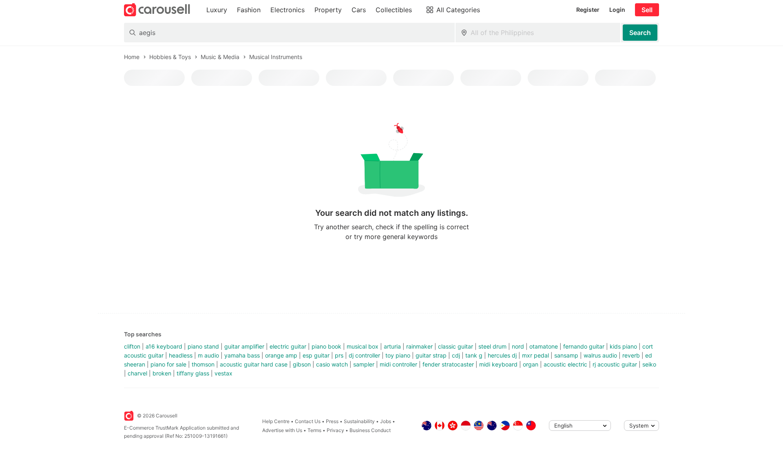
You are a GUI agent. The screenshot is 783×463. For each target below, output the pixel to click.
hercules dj (502, 355)
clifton (132, 346)
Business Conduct (370, 430)
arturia (392, 346)
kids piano (623, 346)
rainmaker (419, 346)
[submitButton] (640, 32)
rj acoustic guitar (615, 364)
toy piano (397, 355)
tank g (473, 355)
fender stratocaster (448, 364)
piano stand (203, 346)
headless (180, 355)
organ (530, 364)
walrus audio (600, 355)
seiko (649, 364)
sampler (363, 364)
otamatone (543, 346)
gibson (302, 364)
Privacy (335, 430)
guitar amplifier (244, 346)
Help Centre (276, 421)
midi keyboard (498, 364)
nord (518, 346)
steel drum (492, 346)
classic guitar (455, 346)
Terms (314, 430)
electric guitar (288, 346)
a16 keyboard (164, 346)
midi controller (398, 364)
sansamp (566, 355)
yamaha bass (242, 355)
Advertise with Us (282, 430)
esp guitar (316, 355)
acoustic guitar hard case (254, 364)
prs (339, 355)
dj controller (364, 355)
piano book (326, 346)
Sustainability (359, 421)
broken (162, 373)
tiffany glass (193, 373)
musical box (362, 346)
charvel (137, 373)
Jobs (385, 421)
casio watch (332, 364)
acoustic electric (565, 364)
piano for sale (168, 364)
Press (332, 421)
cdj (456, 355)
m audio (208, 355)
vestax (223, 373)
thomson (203, 364)
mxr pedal (535, 355)
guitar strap (431, 355)
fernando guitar (583, 346)
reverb (631, 355)
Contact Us (308, 421)
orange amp (281, 355)
